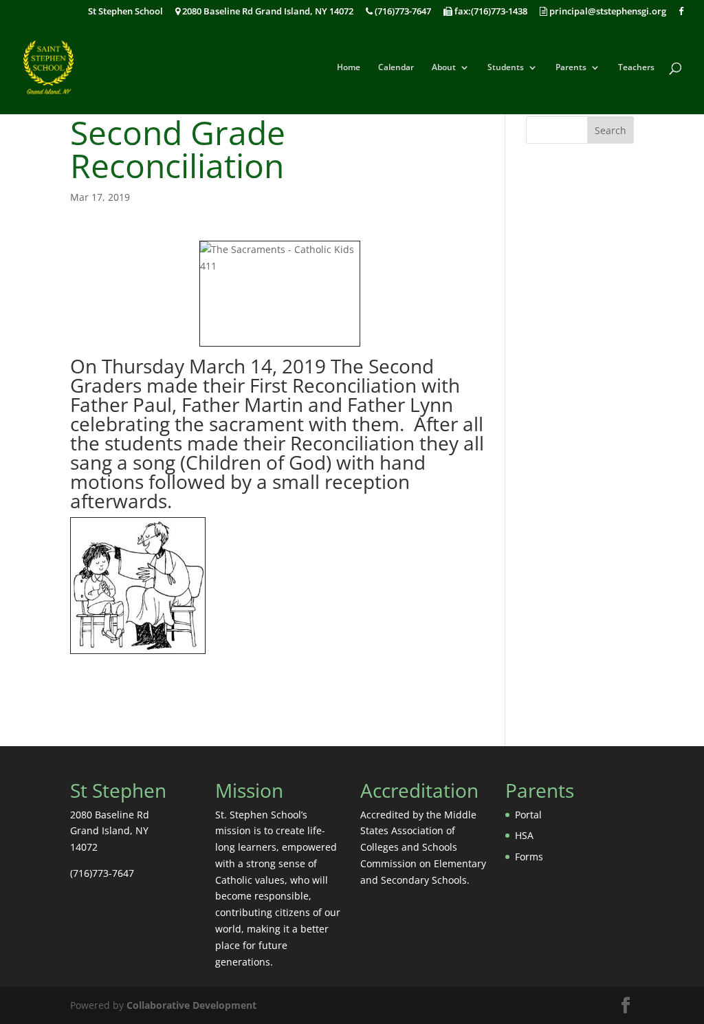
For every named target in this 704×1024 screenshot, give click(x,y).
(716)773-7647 (402, 12)
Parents (571, 68)
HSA (524, 835)
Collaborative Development (191, 1005)
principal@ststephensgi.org (606, 12)
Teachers (636, 68)
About (444, 68)
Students (505, 68)
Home (348, 68)
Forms (529, 856)
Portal (528, 814)
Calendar (396, 68)
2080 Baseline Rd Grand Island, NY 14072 (266, 12)
